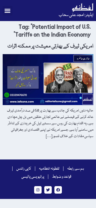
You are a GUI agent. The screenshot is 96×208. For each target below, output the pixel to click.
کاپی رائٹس (23, 169)
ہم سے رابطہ (75, 169)
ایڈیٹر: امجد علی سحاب (76, 15)
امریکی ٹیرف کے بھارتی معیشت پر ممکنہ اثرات (50, 46)
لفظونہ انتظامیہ (49, 169)
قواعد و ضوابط (61, 177)
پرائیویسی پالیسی (32, 177)
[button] (7, 10)
